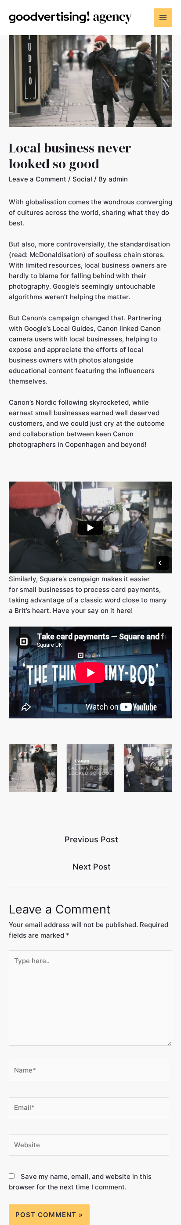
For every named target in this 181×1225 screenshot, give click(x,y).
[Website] (89, 1146)
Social (82, 179)
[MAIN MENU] (163, 17)
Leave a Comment (37, 179)
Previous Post (91, 839)
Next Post (91, 866)
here (123, 610)
